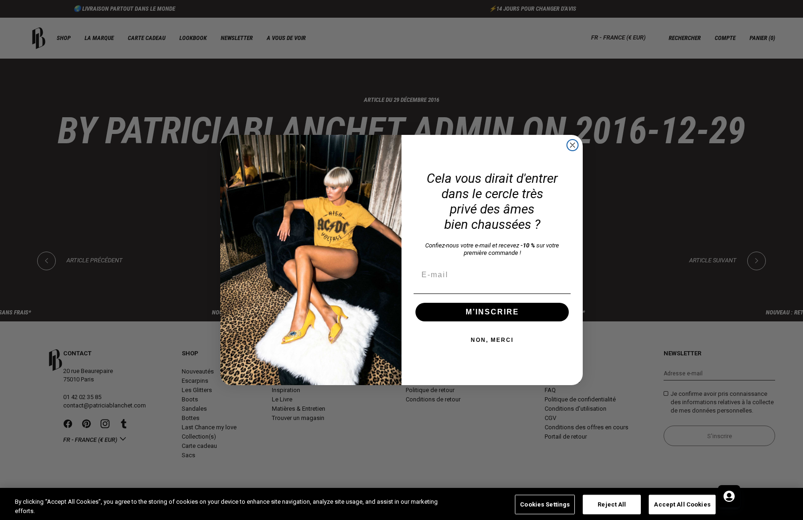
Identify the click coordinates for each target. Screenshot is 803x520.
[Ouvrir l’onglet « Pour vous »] (729, 496)
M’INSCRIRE (492, 312)
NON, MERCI (492, 340)
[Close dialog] (572, 145)
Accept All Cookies (682, 504)
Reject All (612, 504)
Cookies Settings (545, 504)
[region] (401, 504)
